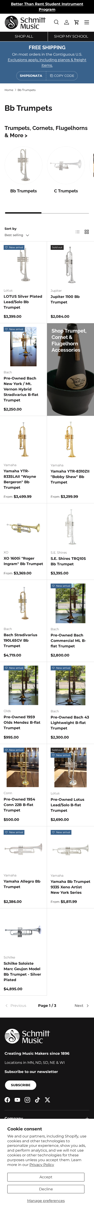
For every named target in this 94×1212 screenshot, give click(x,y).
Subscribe (20, 1085)
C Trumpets (66, 190)
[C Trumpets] (66, 165)
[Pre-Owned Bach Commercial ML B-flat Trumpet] (70, 603)
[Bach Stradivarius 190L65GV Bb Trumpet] (23, 603)
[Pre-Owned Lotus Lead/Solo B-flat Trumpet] (70, 767)
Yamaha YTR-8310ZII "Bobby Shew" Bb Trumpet (70, 476)
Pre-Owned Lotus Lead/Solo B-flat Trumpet (67, 805)
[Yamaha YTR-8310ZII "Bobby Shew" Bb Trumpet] (70, 439)
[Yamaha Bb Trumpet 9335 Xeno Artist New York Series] (70, 850)
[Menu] (87, 22)
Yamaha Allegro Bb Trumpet (22, 884)
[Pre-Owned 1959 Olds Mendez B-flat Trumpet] (23, 685)
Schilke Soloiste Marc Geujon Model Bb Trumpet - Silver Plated (22, 971)
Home (9, 90)
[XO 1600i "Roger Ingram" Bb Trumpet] (23, 526)
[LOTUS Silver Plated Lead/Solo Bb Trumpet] (23, 264)
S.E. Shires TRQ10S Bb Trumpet (68, 561)
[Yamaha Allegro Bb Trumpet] (23, 849)
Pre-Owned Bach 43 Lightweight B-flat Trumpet (70, 722)
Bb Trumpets (27, 90)
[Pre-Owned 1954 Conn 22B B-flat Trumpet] (23, 767)
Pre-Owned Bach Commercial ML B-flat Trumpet (68, 640)
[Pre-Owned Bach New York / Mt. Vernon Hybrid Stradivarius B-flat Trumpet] (23, 346)
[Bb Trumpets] (23, 165)
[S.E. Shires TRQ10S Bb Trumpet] (70, 527)
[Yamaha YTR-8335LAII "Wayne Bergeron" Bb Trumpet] (23, 439)
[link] (19, 1005)
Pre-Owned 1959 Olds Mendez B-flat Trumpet (22, 722)
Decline (46, 1189)
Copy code (64, 76)
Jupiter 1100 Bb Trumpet (65, 299)
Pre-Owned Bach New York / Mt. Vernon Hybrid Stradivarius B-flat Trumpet (21, 389)
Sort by (10, 229)
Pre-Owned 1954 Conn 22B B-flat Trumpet (19, 804)
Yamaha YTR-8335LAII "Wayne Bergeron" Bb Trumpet (20, 479)
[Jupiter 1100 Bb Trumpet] (70, 265)
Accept (45, 1177)
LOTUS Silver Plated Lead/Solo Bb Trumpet (23, 302)
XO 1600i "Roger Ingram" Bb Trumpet (23, 561)
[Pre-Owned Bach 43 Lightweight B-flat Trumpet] (70, 685)
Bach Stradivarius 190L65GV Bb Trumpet (20, 640)
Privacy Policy (41, 1165)
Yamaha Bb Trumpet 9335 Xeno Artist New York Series (70, 887)
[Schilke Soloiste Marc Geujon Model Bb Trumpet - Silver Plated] (23, 931)
